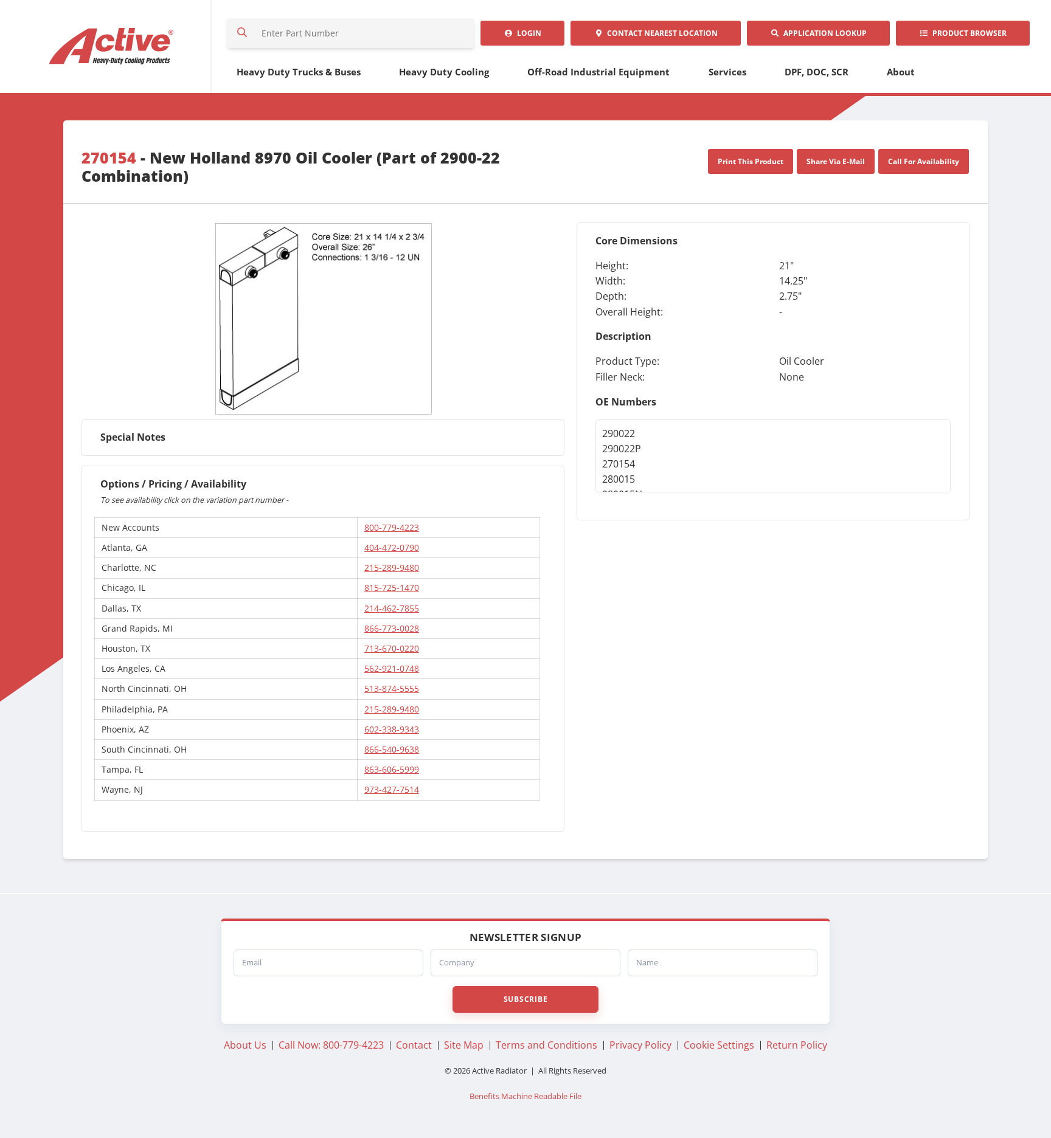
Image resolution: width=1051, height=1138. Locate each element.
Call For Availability (923, 161)
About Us (245, 1045)
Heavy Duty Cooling (444, 72)
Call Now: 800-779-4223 (331, 1045)
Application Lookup (823, 33)
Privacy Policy (640, 1045)
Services (727, 72)
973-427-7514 (391, 789)
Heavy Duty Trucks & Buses (299, 72)
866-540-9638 (391, 749)
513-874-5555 (391, 688)
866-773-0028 (391, 628)
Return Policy (796, 1045)
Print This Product (750, 161)
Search (242, 33)
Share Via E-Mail (835, 161)
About (901, 72)
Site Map (464, 1045)
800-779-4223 (391, 527)
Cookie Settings (719, 1045)
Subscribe (525, 999)
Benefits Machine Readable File (525, 1096)
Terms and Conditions (546, 1045)
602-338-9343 (391, 729)
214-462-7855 (391, 608)
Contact (660, 33)
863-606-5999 (391, 769)
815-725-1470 (391, 587)
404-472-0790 (391, 547)
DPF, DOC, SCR (816, 72)
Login (527, 33)
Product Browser (968, 33)
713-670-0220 (391, 648)
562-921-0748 (391, 668)
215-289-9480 (391, 567)
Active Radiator (112, 46)
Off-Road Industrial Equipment (598, 72)
